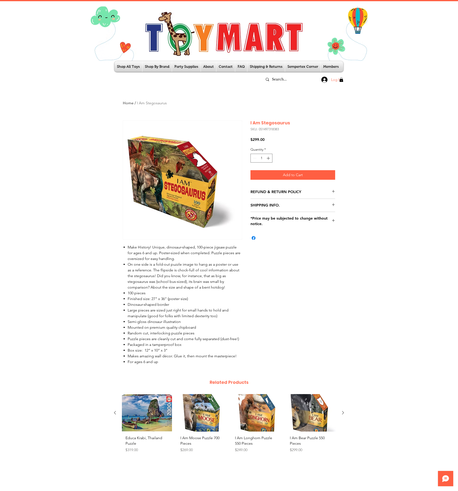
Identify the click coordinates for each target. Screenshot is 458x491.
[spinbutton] (261, 158)
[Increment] (269, 158)
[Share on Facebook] (253, 238)
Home (128, 103)
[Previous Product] (115, 413)
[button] (186, 66)
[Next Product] (343, 413)
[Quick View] (147, 413)
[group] (229, 428)
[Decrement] (254, 158)
